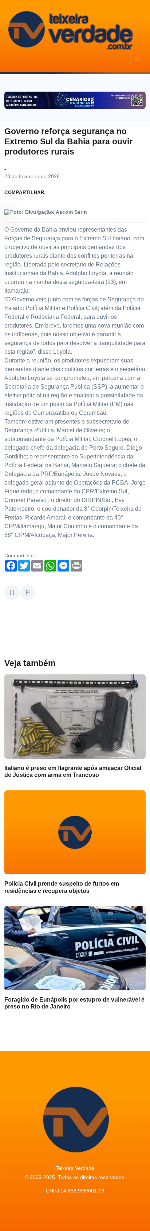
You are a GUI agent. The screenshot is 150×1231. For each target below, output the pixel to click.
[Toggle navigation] (137, 58)
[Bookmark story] (11, 592)
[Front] (69, 29)
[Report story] (27, 592)
